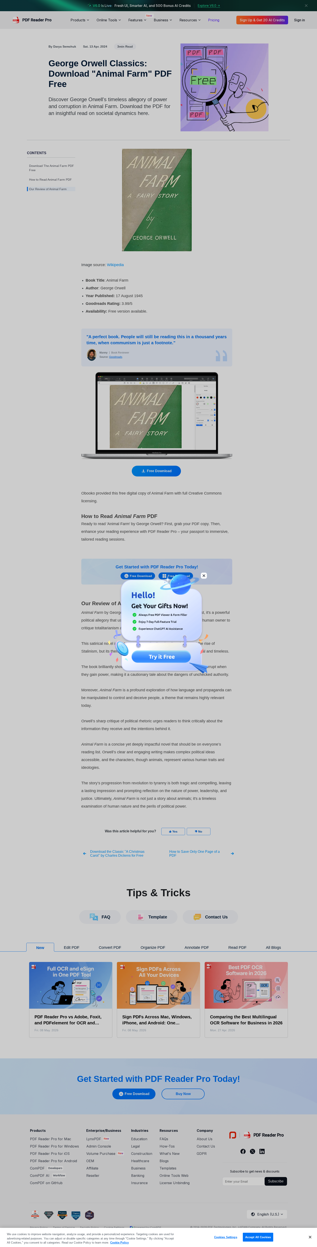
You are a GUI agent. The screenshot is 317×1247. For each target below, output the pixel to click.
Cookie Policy (119, 1242)
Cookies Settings (225, 1237)
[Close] (310, 1237)
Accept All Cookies (258, 1237)
